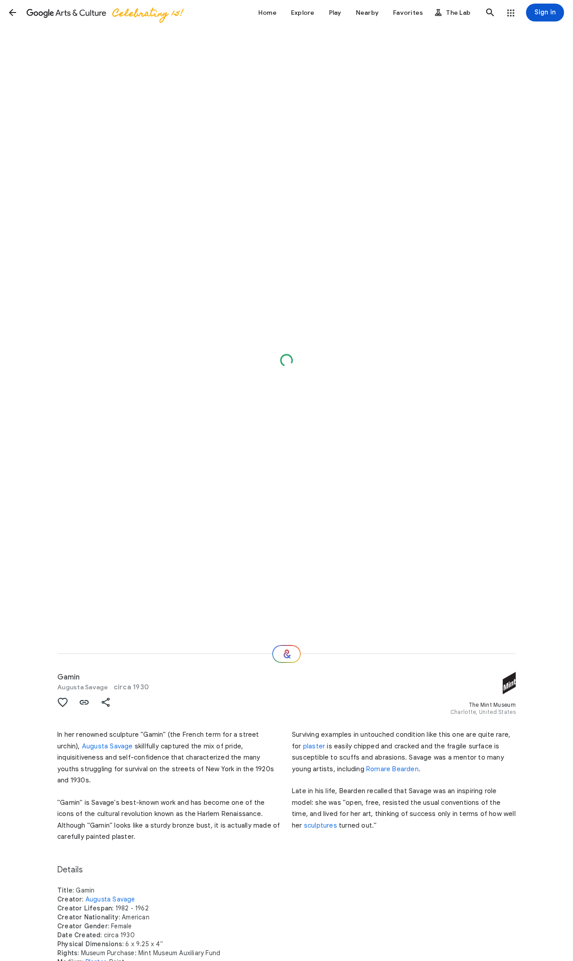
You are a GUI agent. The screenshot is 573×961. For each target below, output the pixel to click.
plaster (314, 746)
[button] (12, 12)
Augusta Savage (82, 687)
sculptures (320, 825)
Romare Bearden (392, 769)
